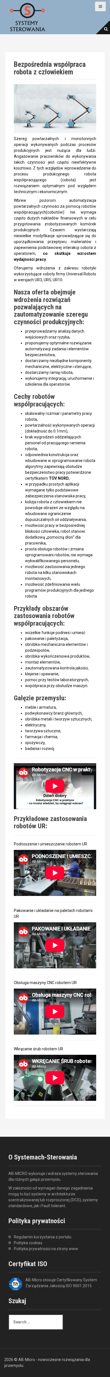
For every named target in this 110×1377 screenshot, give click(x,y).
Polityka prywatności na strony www (46, 1248)
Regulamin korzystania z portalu (42, 1237)
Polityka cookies (28, 1243)
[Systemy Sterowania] (27, 16)
